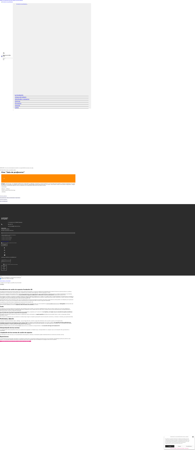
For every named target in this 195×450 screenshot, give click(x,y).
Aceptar (169, 446)
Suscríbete (2, 284)
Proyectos (18, 103)
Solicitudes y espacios (22, 99)
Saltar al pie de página (18, 0)
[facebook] (4, 248)
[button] (192, 436)
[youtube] (4, 255)
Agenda (17, 105)
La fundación (19, 95)
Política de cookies (173, 448)
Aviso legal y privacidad (5, 241)
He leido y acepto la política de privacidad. (11, 264)
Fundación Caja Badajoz (21, 4)
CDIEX (17, 107)
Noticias (17, 101)
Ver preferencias (189, 446)
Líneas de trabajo (20, 97)
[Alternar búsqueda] (3, 53)
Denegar (179, 446)
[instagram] (4, 250)
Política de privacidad (180, 448)
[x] (4, 253)
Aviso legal (186, 448)
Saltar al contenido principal (6, 0)
